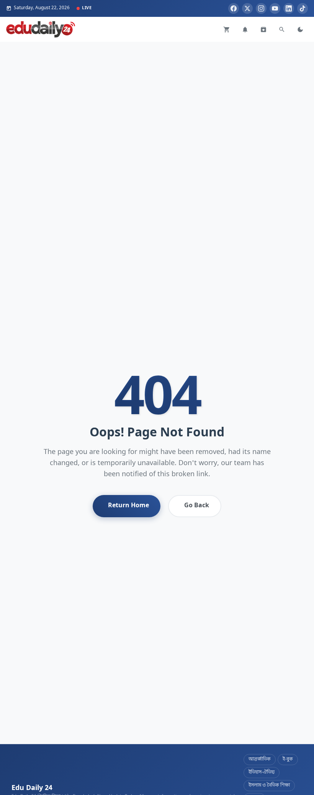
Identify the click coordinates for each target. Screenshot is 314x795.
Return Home (128, 506)
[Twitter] (247, 8)
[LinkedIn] (288, 8)
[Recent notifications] (245, 29)
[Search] (281, 29)
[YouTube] (275, 8)
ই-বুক (288, 759)
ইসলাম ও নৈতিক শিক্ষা (269, 785)
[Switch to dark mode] (300, 29)
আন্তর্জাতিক (260, 759)
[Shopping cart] (226, 29)
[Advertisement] (157, 95)
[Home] (40, 29)
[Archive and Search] (263, 29)
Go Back (196, 506)
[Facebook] (233, 8)
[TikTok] (302, 8)
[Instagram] (261, 8)
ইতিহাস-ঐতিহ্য (262, 772)
